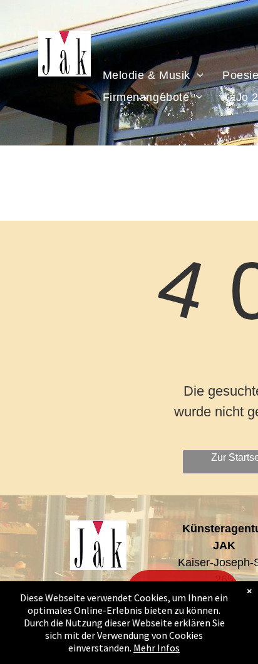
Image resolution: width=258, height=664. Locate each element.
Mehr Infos (156, 647)
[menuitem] (153, 75)
